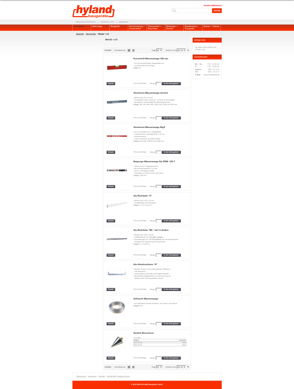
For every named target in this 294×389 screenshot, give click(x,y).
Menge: (152, 83)
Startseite (80, 34)
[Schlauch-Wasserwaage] (117, 309)
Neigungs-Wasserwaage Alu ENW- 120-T (154, 161)
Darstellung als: (120, 50)
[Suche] (216, 11)
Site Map (101, 376)
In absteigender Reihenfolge (188, 50)
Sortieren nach (171, 50)
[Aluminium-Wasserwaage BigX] (117, 138)
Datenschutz (81, 376)
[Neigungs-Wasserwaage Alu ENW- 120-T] (117, 172)
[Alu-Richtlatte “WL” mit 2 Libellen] (117, 241)
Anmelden (123, 22)
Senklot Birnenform (143, 333)
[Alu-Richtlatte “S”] (117, 206)
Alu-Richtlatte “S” (142, 195)
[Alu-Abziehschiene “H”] (117, 275)
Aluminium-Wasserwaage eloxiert (150, 93)
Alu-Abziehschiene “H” (145, 264)
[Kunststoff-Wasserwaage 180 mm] (117, 69)
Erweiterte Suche (123, 376)
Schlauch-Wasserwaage (145, 298)
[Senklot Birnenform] (117, 344)
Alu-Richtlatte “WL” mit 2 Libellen (151, 230)
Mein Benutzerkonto (86, 22)
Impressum (92, 376)
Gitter (133, 50)
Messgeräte (91, 34)
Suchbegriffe (111, 376)
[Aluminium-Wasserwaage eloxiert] (117, 103)
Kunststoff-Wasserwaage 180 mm (150, 58)
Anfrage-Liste (107, 22)
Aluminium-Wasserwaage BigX (149, 127)
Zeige (154, 50)
